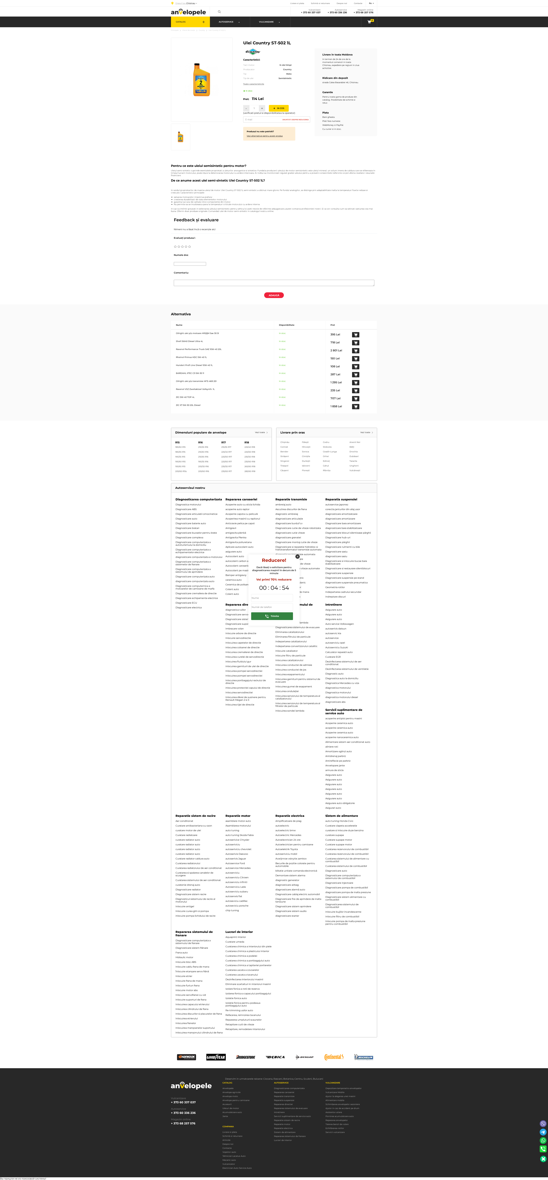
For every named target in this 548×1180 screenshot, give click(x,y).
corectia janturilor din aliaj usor (342, 509)
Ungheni (354, 465)
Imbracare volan (234, 628)
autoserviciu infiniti (236, 882)
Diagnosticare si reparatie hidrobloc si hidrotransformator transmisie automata (298, 548)
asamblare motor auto (238, 821)
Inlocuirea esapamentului (290, 674)
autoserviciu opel (335, 642)
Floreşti (306, 470)
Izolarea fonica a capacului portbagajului (248, 993)
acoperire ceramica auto (339, 728)
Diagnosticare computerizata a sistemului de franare (193, 942)
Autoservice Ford (235, 863)
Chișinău (284, 442)
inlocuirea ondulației (287, 691)
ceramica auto (233, 580)
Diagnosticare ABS (186, 509)
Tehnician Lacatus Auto (234, 1156)
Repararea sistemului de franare (290, 1136)
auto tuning (232, 830)
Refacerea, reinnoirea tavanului (243, 1015)
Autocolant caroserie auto (240, 565)
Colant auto (232, 589)
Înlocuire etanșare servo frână (192, 971)
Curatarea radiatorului (188, 863)
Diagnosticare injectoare (339, 883)
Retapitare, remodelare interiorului (245, 1029)
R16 (200, 442)
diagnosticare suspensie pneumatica (346, 582)
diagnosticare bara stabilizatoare (343, 528)
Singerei (284, 461)
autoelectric (282, 825)
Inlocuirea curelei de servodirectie (244, 657)
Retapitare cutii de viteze (239, 1024)
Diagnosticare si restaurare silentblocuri (347, 568)
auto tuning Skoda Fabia (239, 835)
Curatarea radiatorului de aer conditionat (199, 868)
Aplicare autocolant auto (239, 547)
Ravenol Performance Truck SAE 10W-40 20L (198, 349)
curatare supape (334, 835)
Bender (284, 451)
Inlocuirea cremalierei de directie (244, 652)
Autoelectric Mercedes (288, 835)
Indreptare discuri (335, 596)
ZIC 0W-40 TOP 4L (185, 397)
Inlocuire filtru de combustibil (342, 916)
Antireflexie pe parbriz (337, 760)
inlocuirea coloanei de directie (242, 647)
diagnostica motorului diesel (341, 697)
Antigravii (230, 528)
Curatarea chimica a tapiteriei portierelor (248, 965)
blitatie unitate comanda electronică (296, 870)
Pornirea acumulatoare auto (340, 1116)
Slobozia (327, 447)
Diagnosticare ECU (186, 602)
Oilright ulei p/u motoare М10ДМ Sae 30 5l (197, 333)
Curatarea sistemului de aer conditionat (198, 880)
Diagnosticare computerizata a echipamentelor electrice (193, 551)
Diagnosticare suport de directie (243, 624)
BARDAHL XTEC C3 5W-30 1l (190, 373)
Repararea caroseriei (241, 499)
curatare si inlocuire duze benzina (344, 830)
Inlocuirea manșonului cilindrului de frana (199, 1032)
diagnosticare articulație (289, 518)
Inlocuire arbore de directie (240, 633)
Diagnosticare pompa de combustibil (346, 887)
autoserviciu (232, 872)
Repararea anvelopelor (337, 1120)
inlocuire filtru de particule (290, 655)
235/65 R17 (226, 471)
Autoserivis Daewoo (236, 854)
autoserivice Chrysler (237, 839)
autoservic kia (333, 633)
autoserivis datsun (335, 628)
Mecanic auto (229, 1160)
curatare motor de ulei (188, 830)
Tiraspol (284, 465)
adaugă (274, 295)
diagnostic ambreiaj (286, 514)
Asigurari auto (333, 808)
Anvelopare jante (335, 765)
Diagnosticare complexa (189, 537)
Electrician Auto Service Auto (237, 1168)
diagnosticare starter (287, 915)
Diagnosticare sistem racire (191, 894)
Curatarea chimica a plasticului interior (247, 951)
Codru (326, 442)
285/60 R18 (249, 471)
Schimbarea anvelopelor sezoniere (343, 1104)
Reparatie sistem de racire (196, 816)
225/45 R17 (226, 452)
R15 (177, 442)
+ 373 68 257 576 (363, 12)
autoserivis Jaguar (235, 858)
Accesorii (227, 1104)
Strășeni (284, 456)
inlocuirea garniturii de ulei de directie (247, 666)
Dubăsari (354, 456)
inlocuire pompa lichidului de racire (195, 915)
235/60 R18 (249, 461)
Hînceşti (306, 447)
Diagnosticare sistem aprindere (293, 906)
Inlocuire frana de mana (189, 981)
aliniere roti (331, 746)
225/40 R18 (249, 447)
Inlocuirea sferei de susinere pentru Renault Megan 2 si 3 (245, 698)
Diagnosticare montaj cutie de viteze (296, 542)
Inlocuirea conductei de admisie (293, 665)
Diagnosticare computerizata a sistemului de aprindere (193, 570)
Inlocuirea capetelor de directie (243, 642)
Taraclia (353, 461)
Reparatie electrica (289, 816)
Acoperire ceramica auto (339, 723)
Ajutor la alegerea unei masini (340, 1096)
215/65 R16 (203, 456)
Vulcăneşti (354, 470)
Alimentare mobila (335, 1100)
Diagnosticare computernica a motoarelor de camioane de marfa (195, 587)
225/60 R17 (226, 456)
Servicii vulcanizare (335, 1132)
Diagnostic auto (334, 673)
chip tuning (232, 910)
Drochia (353, 451)
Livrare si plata (297, 3)
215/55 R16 (203, 447)
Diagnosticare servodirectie (241, 614)
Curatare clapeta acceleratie (341, 825)
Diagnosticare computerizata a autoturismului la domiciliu (193, 543)
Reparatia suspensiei (341, 499)
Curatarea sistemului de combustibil (346, 866)
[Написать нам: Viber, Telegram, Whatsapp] (543, 1159)
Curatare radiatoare (186, 835)
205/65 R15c (181, 471)
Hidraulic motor (184, 957)
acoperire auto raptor (237, 509)
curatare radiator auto (188, 839)
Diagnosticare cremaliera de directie (196, 593)
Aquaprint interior (235, 937)
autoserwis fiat (233, 896)
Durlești (306, 461)
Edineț (326, 461)
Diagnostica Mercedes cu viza (342, 683)
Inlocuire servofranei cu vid (191, 995)
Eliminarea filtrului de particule (293, 636)
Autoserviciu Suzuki (336, 647)
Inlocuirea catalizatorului (289, 660)
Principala (175, 30)
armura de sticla (334, 770)
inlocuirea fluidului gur (238, 661)
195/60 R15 (180, 461)
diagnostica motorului (338, 687)
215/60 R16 (203, 452)
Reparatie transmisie (291, 499)
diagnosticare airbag (287, 885)
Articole (226, 1140)
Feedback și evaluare (196, 219)
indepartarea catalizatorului (291, 641)
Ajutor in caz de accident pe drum (342, 1108)
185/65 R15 (180, 452)
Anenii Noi (354, 442)
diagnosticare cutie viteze (290, 532)
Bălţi (351, 447)
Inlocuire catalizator (286, 651)
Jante (225, 1116)
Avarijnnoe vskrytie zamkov (291, 858)
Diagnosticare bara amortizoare (343, 523)
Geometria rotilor (335, 587)
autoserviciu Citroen (237, 877)
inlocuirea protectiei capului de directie (247, 687)
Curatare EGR (333, 657)
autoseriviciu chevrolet (238, 849)
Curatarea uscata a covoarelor (242, 970)
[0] (369, 21)
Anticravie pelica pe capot (240, 523)
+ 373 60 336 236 (337, 12)
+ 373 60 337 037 (311, 12)
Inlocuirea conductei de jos (290, 669)
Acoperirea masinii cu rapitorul (242, 518)
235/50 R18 (249, 456)
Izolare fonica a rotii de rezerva (242, 988)
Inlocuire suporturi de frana (191, 999)
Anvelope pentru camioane (235, 1100)
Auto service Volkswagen (339, 624)
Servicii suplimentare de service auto (343, 711)
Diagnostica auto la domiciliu (341, 678)
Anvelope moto (230, 1096)
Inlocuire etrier (184, 976)
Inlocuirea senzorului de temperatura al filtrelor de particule (297, 704)
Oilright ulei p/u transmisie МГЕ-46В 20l (196, 381)
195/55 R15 (180, 456)
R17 (223, 442)
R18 (246, 442)
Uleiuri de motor (188, 30)
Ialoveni (306, 465)
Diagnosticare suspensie (339, 573)
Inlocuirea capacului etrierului (192, 1004)
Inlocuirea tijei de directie (239, 704)
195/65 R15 (180, 466)
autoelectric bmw (285, 830)
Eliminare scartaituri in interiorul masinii (248, 984)
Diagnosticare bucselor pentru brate (196, 532)
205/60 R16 (203, 471)
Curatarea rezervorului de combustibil (346, 849)
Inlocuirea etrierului (187, 1018)
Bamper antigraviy (235, 575)
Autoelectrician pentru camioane (294, 844)
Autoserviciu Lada (235, 887)
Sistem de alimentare (341, 816)
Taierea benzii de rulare (337, 1124)
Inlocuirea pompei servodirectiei (243, 671)
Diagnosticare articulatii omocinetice (196, 514)
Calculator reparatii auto (339, 652)
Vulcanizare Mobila (335, 1092)
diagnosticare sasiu (336, 556)
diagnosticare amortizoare (340, 518)
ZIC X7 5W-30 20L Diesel (188, 405)
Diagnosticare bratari (187, 528)
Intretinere (333, 604)
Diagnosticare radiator (188, 889)
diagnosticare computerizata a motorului (199, 557)
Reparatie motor (237, 816)
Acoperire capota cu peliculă (241, 514)
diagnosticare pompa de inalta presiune (348, 892)
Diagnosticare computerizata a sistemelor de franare (193, 563)
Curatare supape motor (338, 839)
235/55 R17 (226, 466)
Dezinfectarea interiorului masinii (244, 979)
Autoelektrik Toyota (286, 849)
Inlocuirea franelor (186, 1023)
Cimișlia (306, 456)
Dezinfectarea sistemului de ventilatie (347, 669)
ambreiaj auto (283, 504)
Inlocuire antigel (185, 906)
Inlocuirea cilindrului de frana (192, 1009)
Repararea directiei (240, 604)
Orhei (326, 456)
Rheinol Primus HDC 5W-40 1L (191, 357)
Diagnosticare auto (186, 518)
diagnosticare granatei (288, 537)
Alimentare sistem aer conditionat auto (347, 742)
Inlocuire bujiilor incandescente (343, 911)
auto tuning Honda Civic (339, 821)
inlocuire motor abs (187, 990)
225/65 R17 (226, 461)
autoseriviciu (232, 844)
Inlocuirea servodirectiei (239, 692)
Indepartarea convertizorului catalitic (296, 646)
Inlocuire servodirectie (238, 638)
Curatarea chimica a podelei (241, 956)
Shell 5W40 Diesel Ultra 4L (189, 341)
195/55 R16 (203, 461)
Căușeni (284, 470)
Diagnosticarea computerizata (199, 499)
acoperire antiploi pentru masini (343, 718)
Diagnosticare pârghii (337, 542)
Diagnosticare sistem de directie (243, 619)
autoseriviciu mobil (286, 854)
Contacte (358, 3)
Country (202, 30)
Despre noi (342, 3)
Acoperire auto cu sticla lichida (242, 504)
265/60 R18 (249, 466)
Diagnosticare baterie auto (191, 523)
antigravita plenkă (235, 532)
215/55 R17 (226, 447)
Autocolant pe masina (238, 570)
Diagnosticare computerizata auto (195, 576)
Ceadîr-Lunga (330, 451)
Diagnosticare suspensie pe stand (344, 578)
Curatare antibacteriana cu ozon (194, 825)
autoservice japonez (336, 504)
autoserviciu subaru (236, 891)
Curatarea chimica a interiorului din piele (248, 946)
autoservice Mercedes (238, 868)
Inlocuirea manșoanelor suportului (195, 1028)
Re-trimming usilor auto (239, 1010)
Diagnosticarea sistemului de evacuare (297, 627)
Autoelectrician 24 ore (288, 839)
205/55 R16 (203, 466)
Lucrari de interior (239, 932)
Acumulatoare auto (232, 1112)
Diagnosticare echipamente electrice (197, 598)
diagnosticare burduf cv (289, 523)
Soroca (305, 451)
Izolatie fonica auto (236, 998)
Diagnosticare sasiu (336, 551)
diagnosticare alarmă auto (290, 889)
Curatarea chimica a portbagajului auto (247, 960)
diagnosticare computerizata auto (195, 581)
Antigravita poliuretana (238, 542)
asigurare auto (233, 551)
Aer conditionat (184, 821)
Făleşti (305, 442)
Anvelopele (227, 1088)
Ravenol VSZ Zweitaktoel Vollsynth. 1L (195, 389)
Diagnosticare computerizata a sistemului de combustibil (342, 877)
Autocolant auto (234, 556)
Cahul (326, 465)
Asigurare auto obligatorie (340, 803)
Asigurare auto (333, 609)
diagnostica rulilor (235, 609)
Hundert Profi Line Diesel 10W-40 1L (194, 365)
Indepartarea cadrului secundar (343, 592)
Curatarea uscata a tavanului (241, 974)
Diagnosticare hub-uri (337, 537)
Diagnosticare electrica (189, 607)
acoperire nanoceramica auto (342, 737)
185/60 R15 (180, 447)
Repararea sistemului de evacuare (291, 1108)
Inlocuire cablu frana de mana (192, 966)
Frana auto (182, 952)
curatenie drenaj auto (188, 885)
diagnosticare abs (335, 702)
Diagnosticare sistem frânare (192, 948)
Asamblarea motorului (238, 825)
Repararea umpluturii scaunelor (243, 1019)
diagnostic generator (287, 880)
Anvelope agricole (231, 1092)
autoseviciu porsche (236, 905)
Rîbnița (326, 470)
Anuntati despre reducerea (295, 120)
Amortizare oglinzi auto (338, 751)
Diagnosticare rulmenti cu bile (342, 547)
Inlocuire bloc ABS (186, 962)
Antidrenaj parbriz (335, 756)
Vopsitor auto (229, 1152)
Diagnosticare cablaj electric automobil (297, 894)
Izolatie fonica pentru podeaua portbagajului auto (242, 1004)
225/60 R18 (249, 452)
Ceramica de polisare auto (240, 584)
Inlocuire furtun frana (188, 985)
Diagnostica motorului (188, 504)
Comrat (284, 447)
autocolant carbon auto (238, 561)
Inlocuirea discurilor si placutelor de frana (199, 1013)
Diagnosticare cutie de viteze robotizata (298, 528)
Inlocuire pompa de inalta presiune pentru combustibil (345, 922)
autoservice (332, 638)
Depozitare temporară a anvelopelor (344, 1088)
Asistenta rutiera (334, 1112)
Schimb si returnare (320, 3)
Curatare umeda (234, 941)
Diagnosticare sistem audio (291, 911)
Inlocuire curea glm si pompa (192, 911)
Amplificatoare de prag (288, 821)
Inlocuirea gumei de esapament (293, 686)
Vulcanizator (228, 1164)
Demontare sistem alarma (290, 875)
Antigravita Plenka (235, 537)
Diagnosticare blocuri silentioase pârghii (348, 532)
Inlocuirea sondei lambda (289, 710)
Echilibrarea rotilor (335, 1128)
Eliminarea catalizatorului (289, 632)
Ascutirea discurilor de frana (291, 509)
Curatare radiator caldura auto (192, 858)
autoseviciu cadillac (236, 901)
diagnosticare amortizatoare (341, 514)
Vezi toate (260, 432)
